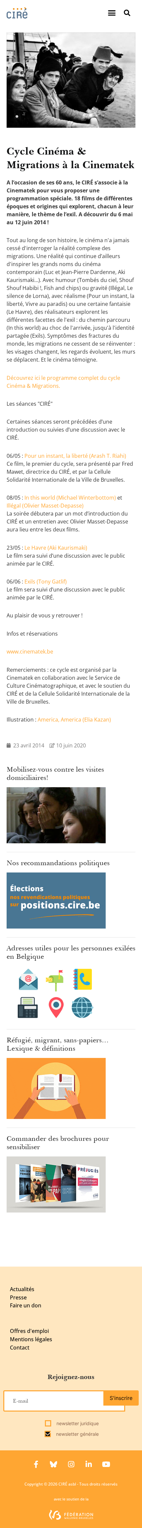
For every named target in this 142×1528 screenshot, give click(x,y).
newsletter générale (77, 1434)
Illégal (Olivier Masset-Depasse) (45, 505)
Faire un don (25, 1305)
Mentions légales (31, 1339)
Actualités (22, 1289)
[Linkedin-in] (88, 1464)
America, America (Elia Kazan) (74, 719)
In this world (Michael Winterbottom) (70, 497)
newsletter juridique (77, 1423)
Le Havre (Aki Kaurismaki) (55, 547)
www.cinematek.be (30, 651)
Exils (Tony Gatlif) (45, 581)
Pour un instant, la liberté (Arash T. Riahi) (75, 455)
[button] (112, 13)
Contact (19, 1347)
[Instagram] (71, 1464)
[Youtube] (106, 1464)
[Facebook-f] (36, 1464)
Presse (18, 1297)
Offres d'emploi (29, 1331)
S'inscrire (121, 1398)
